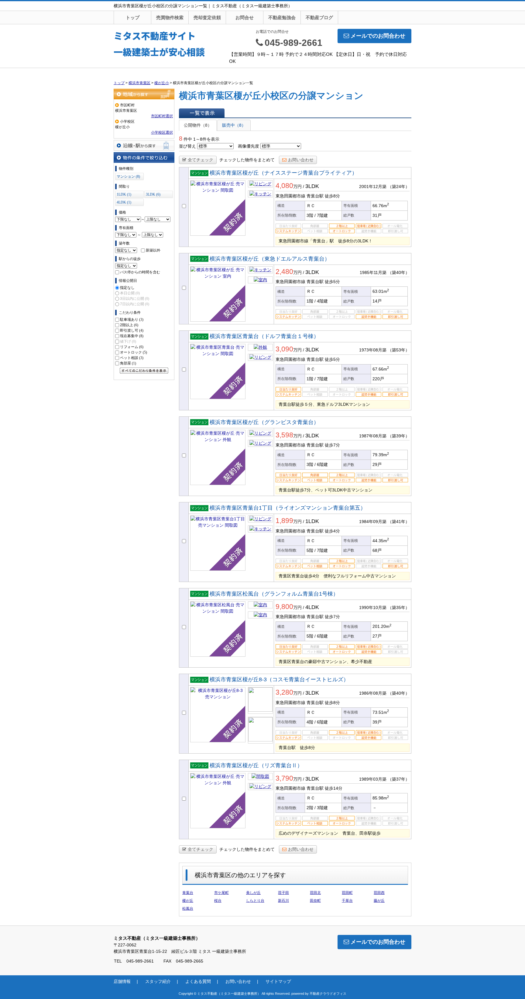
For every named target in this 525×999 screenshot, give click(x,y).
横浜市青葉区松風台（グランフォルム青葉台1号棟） (274, 594)
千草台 (347, 900)
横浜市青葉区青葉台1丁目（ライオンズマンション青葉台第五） (288, 508)
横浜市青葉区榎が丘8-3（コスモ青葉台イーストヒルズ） (279, 679)
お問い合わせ (301, 159)
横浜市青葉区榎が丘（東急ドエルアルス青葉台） (270, 259)
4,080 (284, 186)
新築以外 (153, 250)
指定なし (127, 288)
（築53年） (399, 349)
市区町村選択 (162, 116)
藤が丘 (379, 900)
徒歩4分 (332, 531)
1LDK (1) (124, 194)
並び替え (187, 146)
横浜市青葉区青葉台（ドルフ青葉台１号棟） (264, 336)
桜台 (217, 900)
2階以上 (129, 325)
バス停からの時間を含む (140, 272)
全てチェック (200, 159)
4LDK (312, 607)
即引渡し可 (131, 330)
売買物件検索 (170, 17)
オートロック (133, 352)
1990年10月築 (372, 607)
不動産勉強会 (282, 17)
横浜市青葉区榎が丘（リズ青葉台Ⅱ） (256, 765)
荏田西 (379, 893)
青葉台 (187, 893)
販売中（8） (234, 125)
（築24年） (399, 186)
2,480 (284, 271)
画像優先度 (248, 146)
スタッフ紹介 (158, 981)
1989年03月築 (372, 779)
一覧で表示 (202, 113)
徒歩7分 (332, 445)
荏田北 (315, 893)
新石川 (283, 900)
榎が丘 (187, 900)
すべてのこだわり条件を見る (144, 371)
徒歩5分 (332, 281)
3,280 (284, 692)
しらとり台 (255, 900)
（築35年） (399, 607)
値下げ (128, 341)
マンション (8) (128, 176)
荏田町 (347, 893)
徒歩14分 (333, 788)
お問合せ (244, 17)
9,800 (284, 607)
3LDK (312, 186)
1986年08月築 (372, 693)
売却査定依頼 (207, 17)
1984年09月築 (372, 521)
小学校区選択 (162, 132)
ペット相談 (131, 358)
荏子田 (283, 893)
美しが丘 (253, 893)
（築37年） (399, 779)
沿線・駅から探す (144, 145)
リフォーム (131, 347)
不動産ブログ (319, 17)
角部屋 (128, 363)
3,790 (284, 778)
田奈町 (315, 900)
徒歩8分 (332, 195)
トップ (132, 17)
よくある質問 (198, 981)
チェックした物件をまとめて (247, 159)
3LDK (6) (153, 194)
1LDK (312, 521)
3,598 (284, 435)
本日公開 (130, 293)
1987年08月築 (372, 435)
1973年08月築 (372, 349)
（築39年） (399, 435)
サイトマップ (278, 981)
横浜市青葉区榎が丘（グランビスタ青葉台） (264, 422)
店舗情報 (122, 981)
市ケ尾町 (221, 893)
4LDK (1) (124, 202)
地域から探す (144, 94)
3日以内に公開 (134, 298)
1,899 (284, 521)
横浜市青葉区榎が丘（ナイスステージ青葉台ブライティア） (283, 173)
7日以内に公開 (134, 304)
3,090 (284, 349)
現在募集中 (131, 336)
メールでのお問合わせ (378, 36)
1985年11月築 (373, 272)
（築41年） (399, 521)
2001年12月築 (372, 186)
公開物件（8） (198, 125)
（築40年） (399, 272)
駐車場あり (131, 319)
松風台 (187, 908)
